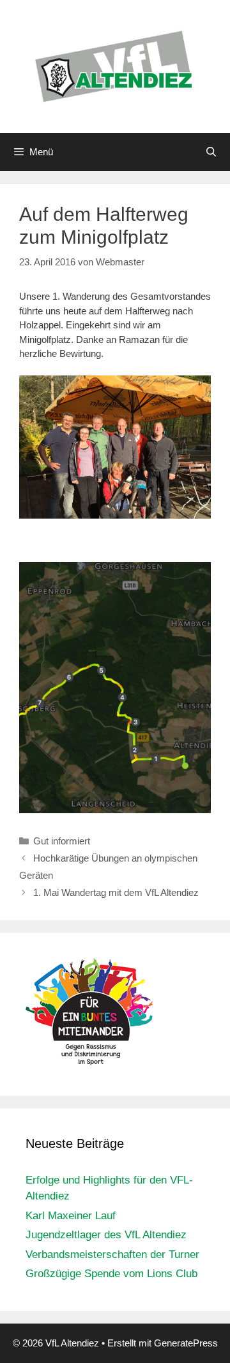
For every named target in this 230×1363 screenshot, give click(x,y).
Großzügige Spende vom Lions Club (111, 1274)
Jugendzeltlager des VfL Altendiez (106, 1235)
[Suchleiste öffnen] (211, 152)
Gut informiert (61, 840)
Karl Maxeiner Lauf (71, 1216)
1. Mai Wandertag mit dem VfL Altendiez (116, 892)
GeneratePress (186, 1343)
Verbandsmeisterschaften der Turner (112, 1254)
